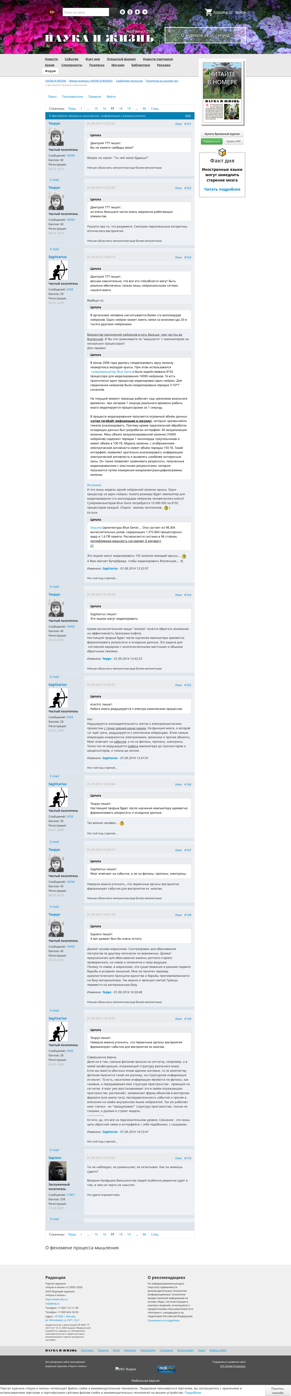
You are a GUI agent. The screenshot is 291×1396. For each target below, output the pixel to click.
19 (129, 108)
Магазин (117, 65)
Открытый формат (121, 59)
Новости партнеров (158, 59)
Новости (51, 59)
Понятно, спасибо (277, 1390)
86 (144, 108)
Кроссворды (148, 1350)
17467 (70, 1195)
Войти (241, 12)
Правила (94, 96)
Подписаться (212, 141)
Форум (50, 71)
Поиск (52, 96)
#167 (187, 850)
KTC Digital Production (233, 1366)
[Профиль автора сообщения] (56, 136)
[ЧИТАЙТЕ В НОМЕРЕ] (222, 50)
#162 (187, 188)
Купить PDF (234, 141)
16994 (70, 155)
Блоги (116, 1350)
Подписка (96, 65)
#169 (187, 1018)
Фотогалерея (185, 1350)
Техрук (106, 659)
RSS (188, 116)
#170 (187, 1158)
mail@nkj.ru (52, 1303)
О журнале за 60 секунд (205, 35)
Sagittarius (110, 568)
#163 (187, 257)
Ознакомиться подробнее (164, 1320)
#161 (187, 124)
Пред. (72, 108)
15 (96, 108)
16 (104, 108)
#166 (187, 784)
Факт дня (92, 59)
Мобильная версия (145, 1381)
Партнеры (87, 1350)
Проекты (103, 1350)
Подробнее (193, 1392)
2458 (69, 289)
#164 (187, 595)
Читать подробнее (222, 189)
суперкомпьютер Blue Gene (111, 372)
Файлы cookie (218, 1350)
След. (155, 108)
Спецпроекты (71, 65)
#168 (187, 915)
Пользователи (72, 96)
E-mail (54, 180)
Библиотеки (140, 65)
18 (120, 108)
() (223, 12)
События (71, 59)
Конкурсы (130, 1350)
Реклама (163, 65)
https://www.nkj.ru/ (56, 1299)
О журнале (166, 1350)
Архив (49, 65)
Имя (178, 124)
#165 (187, 685)
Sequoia (96, 527)
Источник (94, 485)
